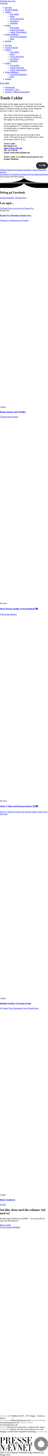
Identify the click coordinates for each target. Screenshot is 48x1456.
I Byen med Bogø (17, 19)
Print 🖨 (42, 165)
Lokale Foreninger (17, 30)
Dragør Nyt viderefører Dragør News (15, 215)
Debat (12, 16)
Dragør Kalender (11, 10)
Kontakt (8, 41)
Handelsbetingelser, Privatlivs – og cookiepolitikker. (20, 1434)
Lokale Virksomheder (18, 32)
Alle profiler (14, 28)
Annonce (8, 92)
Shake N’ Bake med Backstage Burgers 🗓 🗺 (19, 806)
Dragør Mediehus (12, 34)
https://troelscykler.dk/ (13, 148)
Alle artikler (14, 14)
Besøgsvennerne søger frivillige (13, 412)
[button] (3, 1205)
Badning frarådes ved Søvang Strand (15, 1003)
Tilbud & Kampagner (21, 92)
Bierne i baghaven (7, 1200)
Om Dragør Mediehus (18, 37)
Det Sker (8, 7)
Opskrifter (14, 23)
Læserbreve (14, 21)
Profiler (8, 25)
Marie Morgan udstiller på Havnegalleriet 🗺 (19, 609)
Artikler (8, 12)
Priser (12, 39)
